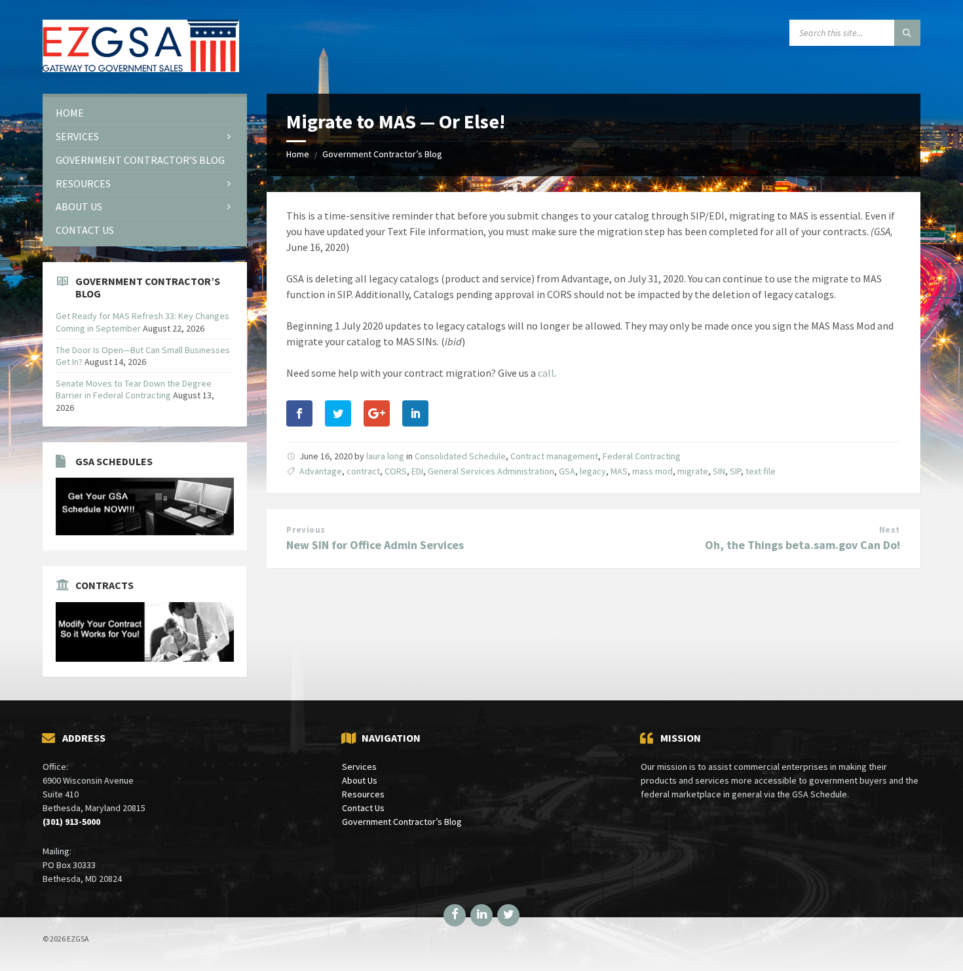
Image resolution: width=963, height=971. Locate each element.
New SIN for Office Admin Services (375, 544)
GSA (567, 471)
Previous (305, 529)
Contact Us (363, 808)
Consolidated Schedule (460, 456)
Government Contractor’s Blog (382, 154)
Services (359, 766)
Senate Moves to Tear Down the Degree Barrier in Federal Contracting (134, 389)
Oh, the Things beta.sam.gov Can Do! (802, 544)
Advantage (320, 471)
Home (297, 154)
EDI (417, 471)
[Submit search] (907, 33)
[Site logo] (141, 68)
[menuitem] (145, 113)
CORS (396, 471)
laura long (385, 456)
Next (889, 529)
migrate (692, 471)
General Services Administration (491, 471)
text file (761, 471)
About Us (359, 780)
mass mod (652, 471)
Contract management (554, 456)
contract (363, 471)
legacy (593, 471)
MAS (619, 471)
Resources (363, 794)
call (546, 372)
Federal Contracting (642, 456)
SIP (735, 471)
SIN (719, 471)
